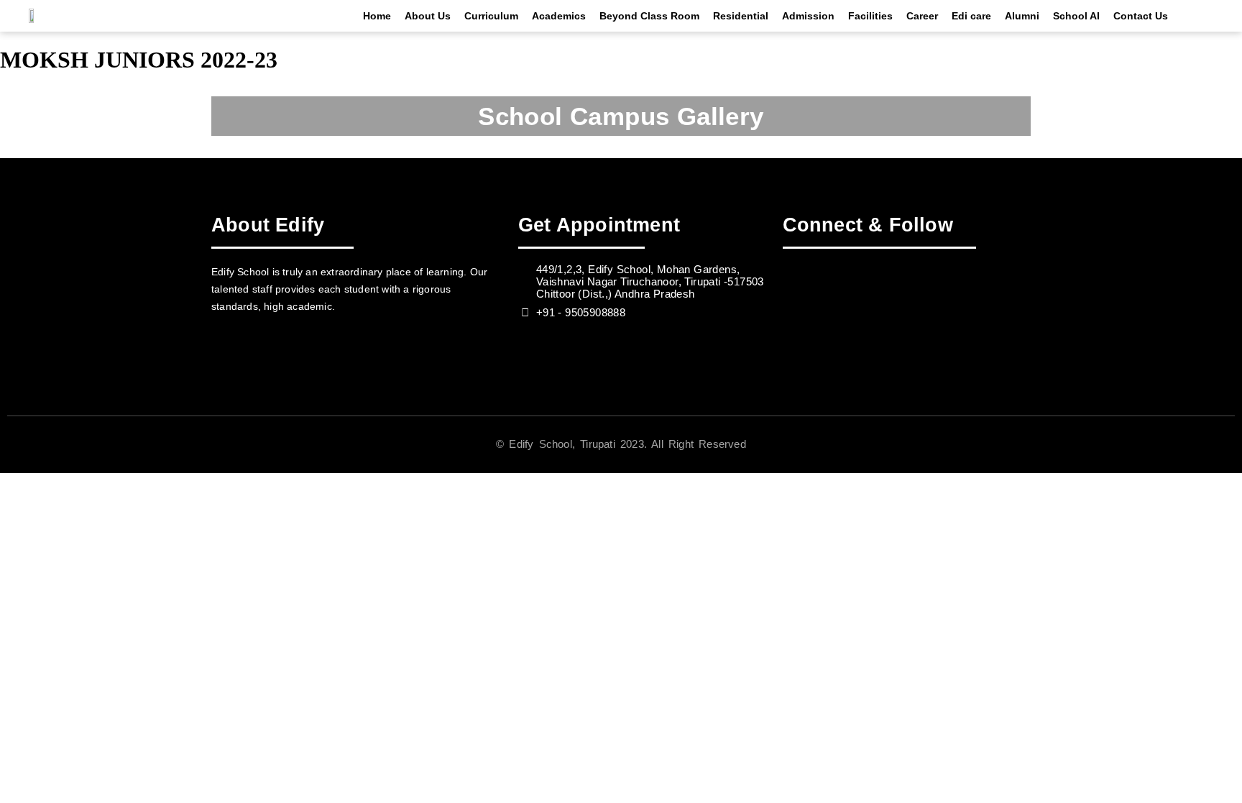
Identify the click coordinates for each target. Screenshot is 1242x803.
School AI (1076, 16)
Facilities (870, 16)
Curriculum (491, 16)
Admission (808, 16)
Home (377, 16)
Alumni (1022, 16)
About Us (428, 16)
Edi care (971, 16)
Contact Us (1140, 16)
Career (922, 16)
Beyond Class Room (649, 16)
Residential (740, 16)
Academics (559, 16)
